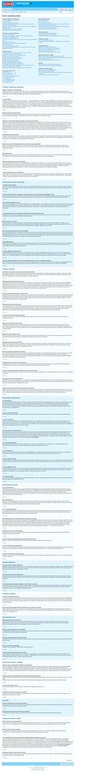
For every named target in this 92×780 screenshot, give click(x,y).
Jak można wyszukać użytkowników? (46, 50)
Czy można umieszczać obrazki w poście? (11, 75)
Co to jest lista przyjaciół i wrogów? (45, 40)
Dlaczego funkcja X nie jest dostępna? (46, 71)
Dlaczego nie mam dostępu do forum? (10, 60)
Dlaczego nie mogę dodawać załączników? (11, 61)
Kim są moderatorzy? (42, 21)
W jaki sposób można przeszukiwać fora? (47, 46)
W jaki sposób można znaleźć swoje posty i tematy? (49, 51)
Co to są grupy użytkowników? (44, 22)
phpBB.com (48, 225)
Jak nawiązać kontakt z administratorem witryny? (48, 74)
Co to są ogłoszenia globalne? (8, 77)
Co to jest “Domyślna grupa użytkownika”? (47, 27)
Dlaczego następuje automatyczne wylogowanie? (12, 28)
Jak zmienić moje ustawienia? (8, 34)
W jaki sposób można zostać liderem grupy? (47, 25)
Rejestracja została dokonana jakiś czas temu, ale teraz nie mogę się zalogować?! (19, 26)
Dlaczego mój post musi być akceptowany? (11, 66)
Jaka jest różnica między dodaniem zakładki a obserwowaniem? (51, 56)
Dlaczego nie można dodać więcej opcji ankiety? (12, 57)
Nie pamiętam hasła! (6, 27)
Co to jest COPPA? (6, 21)
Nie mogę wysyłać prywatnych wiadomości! (47, 33)
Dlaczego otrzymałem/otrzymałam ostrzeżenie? (12, 62)
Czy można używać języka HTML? (9, 73)
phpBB (36, 767)
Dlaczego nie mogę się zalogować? (9, 25)
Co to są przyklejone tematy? (8, 79)
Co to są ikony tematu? (7, 82)
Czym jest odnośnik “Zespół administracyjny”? (47, 28)
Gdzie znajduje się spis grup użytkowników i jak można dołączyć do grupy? (53, 23)
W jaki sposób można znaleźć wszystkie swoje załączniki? (50, 65)
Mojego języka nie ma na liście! (8, 42)
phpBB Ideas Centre (6, 732)
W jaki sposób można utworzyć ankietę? (10, 56)
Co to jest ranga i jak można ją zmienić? (10, 45)
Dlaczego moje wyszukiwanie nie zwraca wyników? (48, 48)
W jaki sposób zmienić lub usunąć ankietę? (11, 58)
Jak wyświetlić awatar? (7, 44)
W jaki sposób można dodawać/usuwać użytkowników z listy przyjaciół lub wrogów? (53, 42)
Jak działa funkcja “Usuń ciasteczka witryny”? (11, 30)
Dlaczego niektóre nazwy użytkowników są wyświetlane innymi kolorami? (53, 26)
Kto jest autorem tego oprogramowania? (47, 69)
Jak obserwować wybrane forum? (45, 58)
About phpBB (63, 724)
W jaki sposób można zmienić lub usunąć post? (12, 53)
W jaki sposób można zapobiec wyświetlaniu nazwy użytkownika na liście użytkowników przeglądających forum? (17, 36)
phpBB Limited (40, 722)
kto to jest (46, 740)
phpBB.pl (35, 225)
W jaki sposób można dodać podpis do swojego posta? (13, 55)
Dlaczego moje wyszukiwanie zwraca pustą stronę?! (49, 49)
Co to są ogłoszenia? (6, 78)
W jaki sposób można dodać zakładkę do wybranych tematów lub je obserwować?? (55, 57)
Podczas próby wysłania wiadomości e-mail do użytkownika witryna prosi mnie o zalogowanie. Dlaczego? (19, 48)
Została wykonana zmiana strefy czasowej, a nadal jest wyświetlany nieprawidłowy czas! (19, 40)
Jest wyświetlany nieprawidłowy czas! (10, 38)
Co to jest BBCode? (6, 72)
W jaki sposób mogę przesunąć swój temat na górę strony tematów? (16, 67)
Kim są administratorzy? (43, 20)
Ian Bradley (40, 766)
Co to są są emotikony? (7, 74)
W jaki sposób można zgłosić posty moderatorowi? (13, 63)
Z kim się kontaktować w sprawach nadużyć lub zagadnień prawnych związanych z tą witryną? (55, 73)
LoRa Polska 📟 (24, 3)
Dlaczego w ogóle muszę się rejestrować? (11, 20)
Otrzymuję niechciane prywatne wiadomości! (47, 34)
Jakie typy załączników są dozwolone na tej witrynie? (49, 64)
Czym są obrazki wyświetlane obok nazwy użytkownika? (14, 43)
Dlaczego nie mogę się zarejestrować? (10, 22)
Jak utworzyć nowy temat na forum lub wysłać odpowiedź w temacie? (17, 52)
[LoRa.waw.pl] (9, 4)
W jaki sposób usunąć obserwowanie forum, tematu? (49, 59)
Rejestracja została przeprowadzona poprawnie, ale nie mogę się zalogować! (18, 23)
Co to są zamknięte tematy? (8, 80)
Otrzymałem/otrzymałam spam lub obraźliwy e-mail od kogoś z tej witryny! (53, 35)
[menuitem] (10, 9)
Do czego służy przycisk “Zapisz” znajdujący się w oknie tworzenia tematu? (18, 65)
